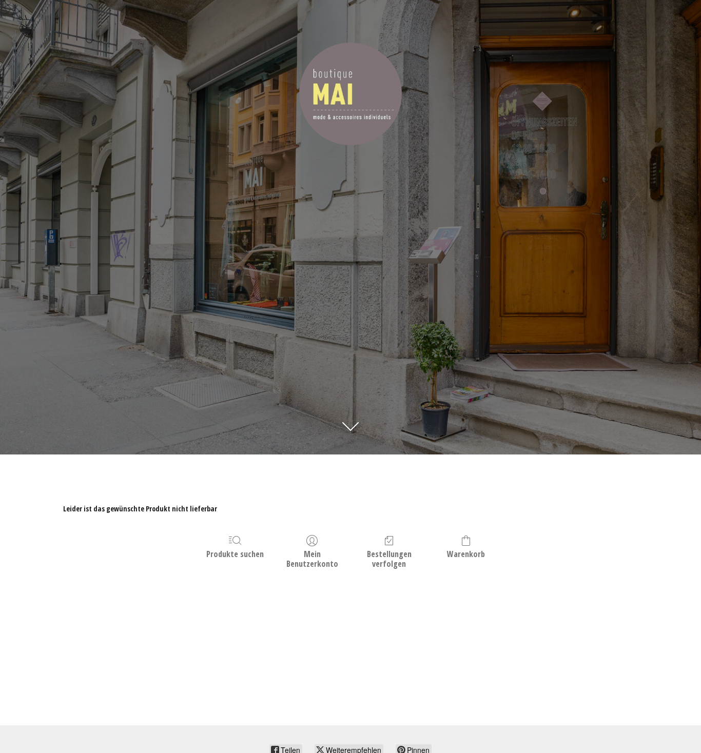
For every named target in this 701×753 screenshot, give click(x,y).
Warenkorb (466, 553)
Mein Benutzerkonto (312, 558)
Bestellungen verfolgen (389, 558)
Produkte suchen (235, 553)
